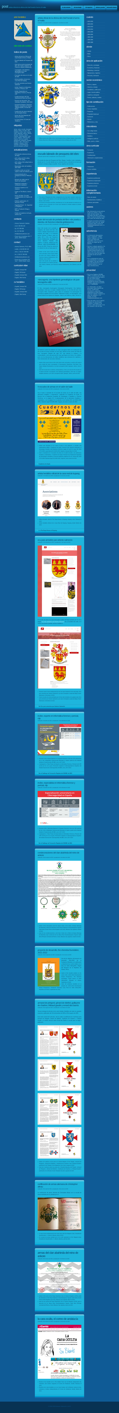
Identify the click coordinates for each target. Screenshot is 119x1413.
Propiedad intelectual (93, 114)
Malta (88, 53)
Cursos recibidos (91, 169)
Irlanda (89, 51)
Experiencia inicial (92, 186)
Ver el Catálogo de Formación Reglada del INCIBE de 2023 (55, 773)
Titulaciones (90, 166)
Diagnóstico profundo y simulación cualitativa (21, 184)
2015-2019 (90, 26)
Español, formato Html (21, 275)
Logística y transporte (93, 95)
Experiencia (90, 152)
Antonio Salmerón (61, 1406)
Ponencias (90, 111)
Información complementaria (95, 158)
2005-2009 (90, 32)
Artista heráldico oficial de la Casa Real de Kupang (22, 80)
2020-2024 (90, 24)
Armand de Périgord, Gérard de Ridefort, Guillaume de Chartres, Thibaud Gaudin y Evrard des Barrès (23, 107)
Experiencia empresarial (93, 180)
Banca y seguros (92, 84)
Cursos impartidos (92, 109)
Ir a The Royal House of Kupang (48, 530)
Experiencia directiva (93, 183)
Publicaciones (91, 106)
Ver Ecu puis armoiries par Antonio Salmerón (52, 706)
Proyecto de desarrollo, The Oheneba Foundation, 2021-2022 (23, 101)
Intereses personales (93, 202)
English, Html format (20, 277)
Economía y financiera (93, 67)
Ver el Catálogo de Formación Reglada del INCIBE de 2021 (55, 843)
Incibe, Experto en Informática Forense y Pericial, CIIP (23, 88)
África (89, 56)
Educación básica (92, 133)
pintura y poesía (100, 7)
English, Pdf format (20, 272)
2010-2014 (90, 29)
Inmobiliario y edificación (94, 89)
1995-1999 (90, 37)
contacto (94, 295)
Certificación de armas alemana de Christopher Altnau (23, 112)
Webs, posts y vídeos (93, 141)
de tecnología (77, 7)
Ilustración (90, 116)
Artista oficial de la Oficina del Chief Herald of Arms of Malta (23, 57)
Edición (89, 119)
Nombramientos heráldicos (94, 200)
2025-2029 (90, 21)
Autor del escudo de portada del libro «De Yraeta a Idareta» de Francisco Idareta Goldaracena (23, 66)
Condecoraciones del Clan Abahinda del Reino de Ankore (23, 97)
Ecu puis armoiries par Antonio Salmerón (53, 621)
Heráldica (89, 136)
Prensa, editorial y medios (94, 97)
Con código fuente (92, 130)
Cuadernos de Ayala (44, 464)
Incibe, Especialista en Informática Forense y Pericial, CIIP (23, 93)
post (5, 6)
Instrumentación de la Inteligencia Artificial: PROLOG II (23, 175)
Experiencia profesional (93, 178)
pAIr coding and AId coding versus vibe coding (22, 158)
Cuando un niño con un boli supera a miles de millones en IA (24, 170)
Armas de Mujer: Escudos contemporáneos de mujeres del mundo (23, 197)
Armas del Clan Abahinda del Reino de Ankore (22, 116)
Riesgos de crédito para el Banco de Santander (22, 180)
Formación (90, 150)
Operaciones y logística (93, 73)
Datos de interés (91, 197)
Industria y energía (92, 87)
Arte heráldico (20, 17)
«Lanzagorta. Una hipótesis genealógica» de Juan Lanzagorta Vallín (22, 71)
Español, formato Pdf (20, 269)
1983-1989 (90, 42)
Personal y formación (93, 75)
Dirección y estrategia (93, 65)
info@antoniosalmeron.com (22, 233)
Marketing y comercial (93, 70)
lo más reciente (66, 7)
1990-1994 (90, 39)
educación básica (111, 7)
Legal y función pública (93, 92)
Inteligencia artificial (92, 138)
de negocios (88, 7)
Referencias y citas (92, 122)
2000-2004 (90, 34)
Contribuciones (91, 155)
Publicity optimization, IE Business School (21, 201)
